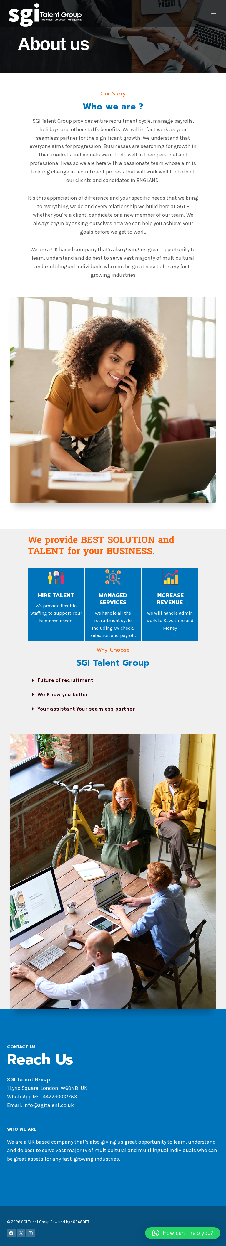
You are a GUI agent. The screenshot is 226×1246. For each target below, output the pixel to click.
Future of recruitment (65, 680)
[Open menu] (213, 13)
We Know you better (62, 694)
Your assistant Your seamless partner (86, 709)
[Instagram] (30, 1233)
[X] (21, 1233)
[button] (113, 680)
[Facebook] (11, 1233)
